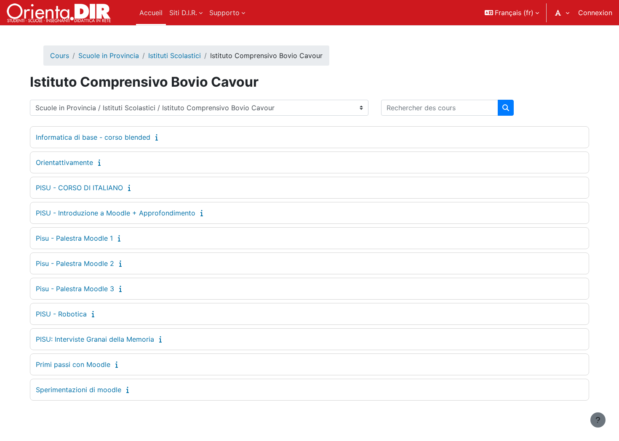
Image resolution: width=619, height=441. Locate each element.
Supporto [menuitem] (224, 12)
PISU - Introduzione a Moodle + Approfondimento (115, 213)
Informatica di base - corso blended (93, 137)
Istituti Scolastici (174, 55)
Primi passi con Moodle (73, 364)
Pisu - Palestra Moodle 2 (75, 263)
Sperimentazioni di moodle (78, 389)
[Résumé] (158, 137)
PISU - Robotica (61, 314)
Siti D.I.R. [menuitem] (183, 12)
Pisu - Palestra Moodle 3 (75, 288)
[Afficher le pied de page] (598, 420)
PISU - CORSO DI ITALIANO (79, 187)
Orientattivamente (64, 162)
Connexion (595, 12)
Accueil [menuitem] (151, 12)
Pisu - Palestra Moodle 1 (74, 238)
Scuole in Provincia (108, 55)
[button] (511, 12)
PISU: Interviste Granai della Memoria (95, 339)
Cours (59, 55)
